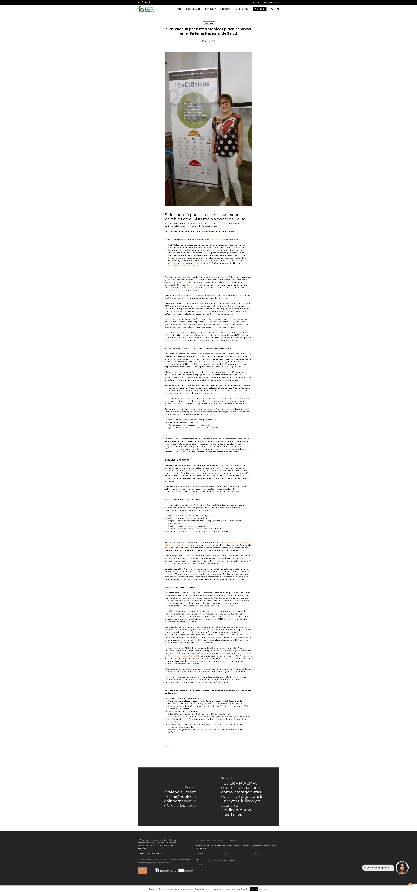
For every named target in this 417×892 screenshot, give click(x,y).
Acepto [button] (254, 889)
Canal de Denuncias (151, 853)
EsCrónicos (192, 285)
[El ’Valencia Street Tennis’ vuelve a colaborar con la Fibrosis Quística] (173, 796)
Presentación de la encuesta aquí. (184, 266)
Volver (168, 746)
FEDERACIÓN (209, 23)
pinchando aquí (217, 240)
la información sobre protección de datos (222, 860)
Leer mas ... (263, 889)
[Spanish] (141, 871)
